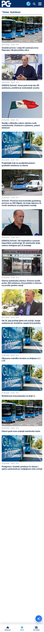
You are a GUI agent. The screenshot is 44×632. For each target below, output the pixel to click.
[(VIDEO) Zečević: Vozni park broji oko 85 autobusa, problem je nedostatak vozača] (22, 67)
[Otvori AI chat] (38, 618)
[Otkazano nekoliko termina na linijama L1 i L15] (22, 340)
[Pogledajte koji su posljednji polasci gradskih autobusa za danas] (22, 145)
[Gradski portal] (6, 4)
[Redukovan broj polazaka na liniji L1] (22, 378)
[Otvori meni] (39, 3)
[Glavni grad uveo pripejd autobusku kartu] (22, 413)
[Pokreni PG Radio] (28, 4)
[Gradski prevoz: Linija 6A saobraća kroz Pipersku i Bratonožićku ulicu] (22, 29)
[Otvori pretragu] (34, 3)
